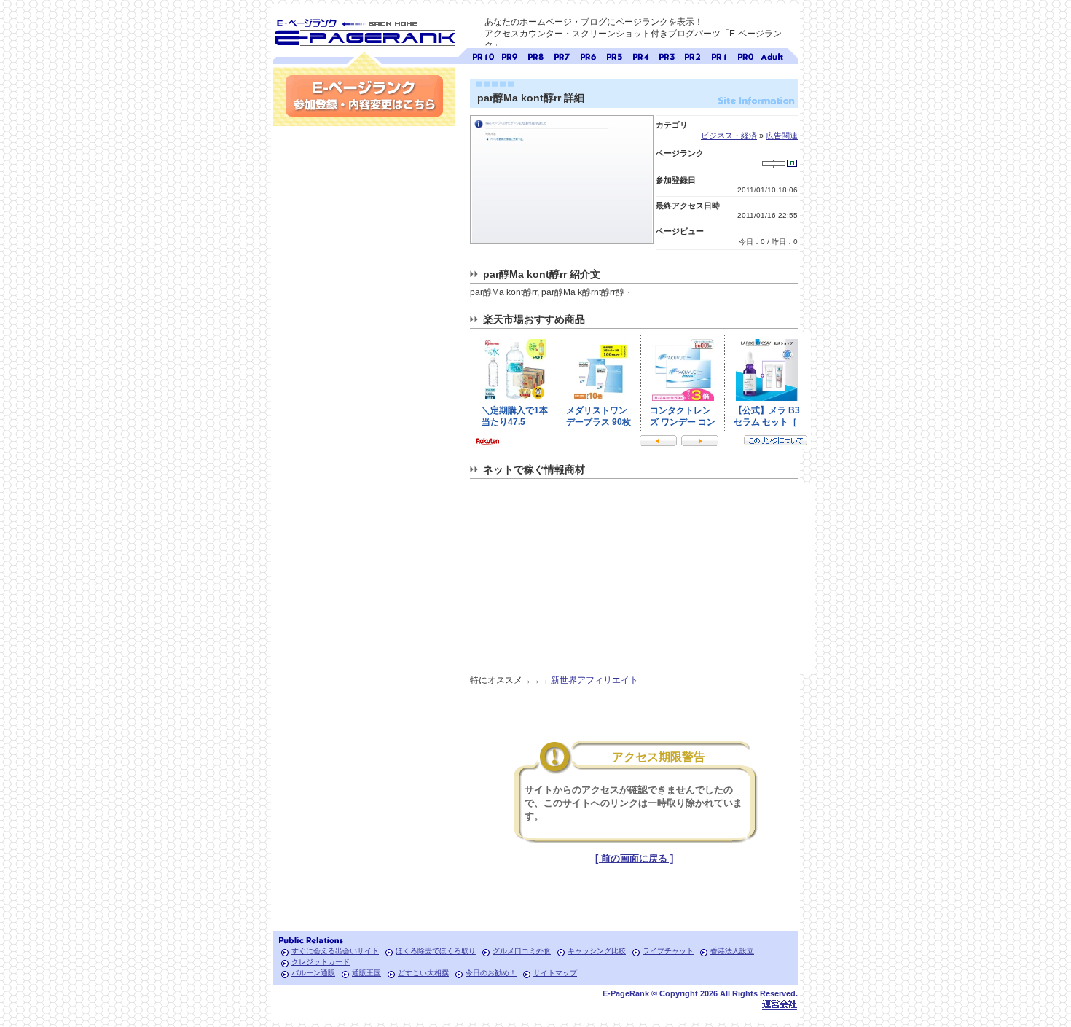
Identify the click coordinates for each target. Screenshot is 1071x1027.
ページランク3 (667, 55)
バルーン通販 (313, 973)
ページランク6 (588, 55)
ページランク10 (483, 55)
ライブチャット (668, 951)
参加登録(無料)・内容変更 (364, 96)
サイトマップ (555, 973)
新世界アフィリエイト (594, 680)
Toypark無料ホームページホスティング (779, 1004)
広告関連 (782, 135)
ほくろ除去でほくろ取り (436, 951)
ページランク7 (562, 55)
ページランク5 (614, 55)
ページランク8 (535, 55)
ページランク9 (509, 55)
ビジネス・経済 (729, 135)
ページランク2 (693, 55)
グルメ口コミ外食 (522, 951)
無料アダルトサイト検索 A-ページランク (771, 55)
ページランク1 (719, 55)
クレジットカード (320, 962)
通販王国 (366, 973)
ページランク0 (745, 55)
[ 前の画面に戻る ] (634, 858)
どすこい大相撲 (423, 973)
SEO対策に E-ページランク (364, 30)
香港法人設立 (732, 951)
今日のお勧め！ (491, 973)
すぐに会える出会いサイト (335, 951)
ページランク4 (640, 55)
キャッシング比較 (597, 951)
